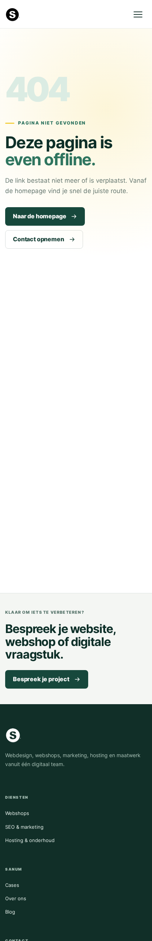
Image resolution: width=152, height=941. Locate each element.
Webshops (17, 813)
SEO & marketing (24, 827)
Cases (12, 885)
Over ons (15, 898)
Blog (10, 912)
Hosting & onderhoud (30, 840)
